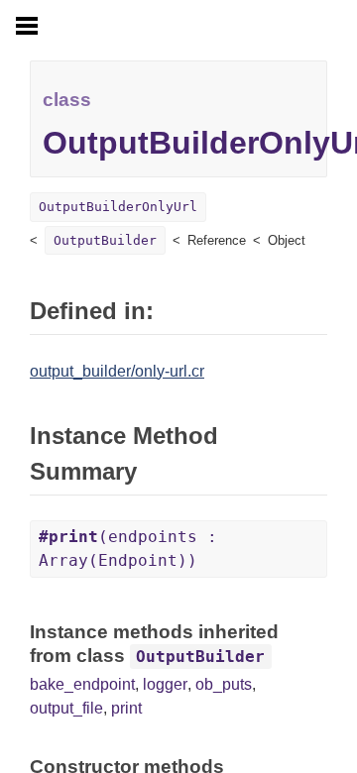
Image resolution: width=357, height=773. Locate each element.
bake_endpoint (82, 684)
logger (165, 684)
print (126, 708)
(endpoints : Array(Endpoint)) (128, 548)
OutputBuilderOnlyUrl (118, 206)
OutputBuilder (105, 240)
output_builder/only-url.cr (117, 371)
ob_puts (223, 684)
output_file (66, 708)
